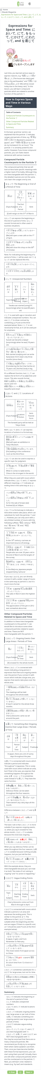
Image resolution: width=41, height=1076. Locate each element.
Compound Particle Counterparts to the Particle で (20, 116)
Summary (10, 127)
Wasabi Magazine (9, 12)
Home (5, 9)
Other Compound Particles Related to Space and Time (20, 122)
